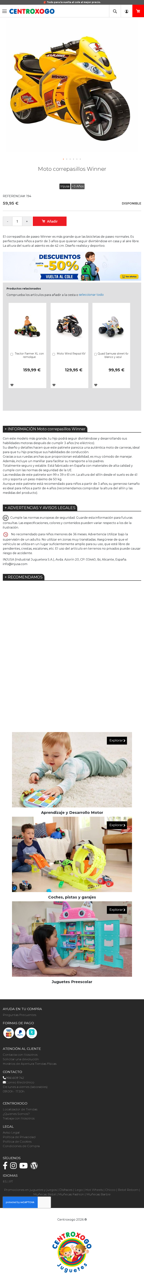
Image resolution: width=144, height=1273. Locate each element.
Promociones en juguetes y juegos (30, 1190)
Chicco (110, 1190)
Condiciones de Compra (21, 1146)
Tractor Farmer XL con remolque (29, 355)
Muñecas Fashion (71, 1194)
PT (11, 1181)
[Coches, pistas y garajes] (72, 854)
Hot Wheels (94, 1190)
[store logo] (32, 11)
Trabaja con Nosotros (18, 1118)
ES (5, 1181)
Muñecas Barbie (98, 1194)
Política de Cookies (17, 1141)
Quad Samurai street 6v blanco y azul (113, 355)
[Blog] (35, 1167)
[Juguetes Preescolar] (72, 939)
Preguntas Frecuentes (19, 1015)
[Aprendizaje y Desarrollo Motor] (72, 769)
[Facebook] (6, 1167)
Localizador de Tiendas (20, 1109)
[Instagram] (14, 1167)
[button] (63, 159)
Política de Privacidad (19, 1137)
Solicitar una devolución (21, 1059)
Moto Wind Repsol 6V (71, 353)
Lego (79, 1190)
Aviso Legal (11, 1132)
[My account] (126, 11)
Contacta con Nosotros (20, 1054)
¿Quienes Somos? (16, 1114)
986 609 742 (15, 1078)
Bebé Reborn (128, 1190)
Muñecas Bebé (44, 1194)
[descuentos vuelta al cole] (72, 266)
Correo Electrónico (20, 1082)
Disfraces (65, 1190)
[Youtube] (24, 1167)
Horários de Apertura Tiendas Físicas (29, 1063)
